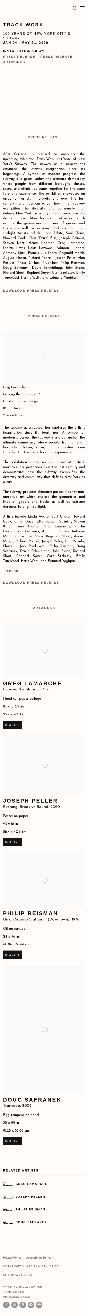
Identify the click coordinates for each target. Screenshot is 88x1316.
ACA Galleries (33, 8)
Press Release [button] (19, 56)
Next (71, 94)
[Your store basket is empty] (74, 8)
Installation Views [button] (24, 51)
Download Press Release (31, 290)
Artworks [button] (14, 62)
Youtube (14, 1305)
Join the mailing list (31, 1305)
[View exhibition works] (44, 339)
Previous (16, 94)
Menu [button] (82, 8)
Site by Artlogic (17, 1275)
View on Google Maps (22, 1305)
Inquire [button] (12, 725)
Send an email (39, 1305)
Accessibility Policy (38, 1257)
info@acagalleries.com (16, 1297)
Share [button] (12, 570)
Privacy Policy (12, 1257)
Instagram (6, 1305)
